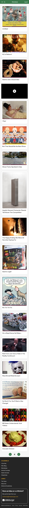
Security (20, 505)
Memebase (15, 2)
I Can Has (3, 463)
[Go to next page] (18, 454)
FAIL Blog (3, 465)
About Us (3, 483)
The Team (4, 481)
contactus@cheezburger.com (10, 496)
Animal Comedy (5, 470)
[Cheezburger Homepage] (14, 500)
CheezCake (4, 475)
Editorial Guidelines (6, 486)
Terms (13, 505)
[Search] (4, 2)
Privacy (16, 505)
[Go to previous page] (10, 454)
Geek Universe (5, 472)
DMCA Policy (25, 505)
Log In (26, 2)
